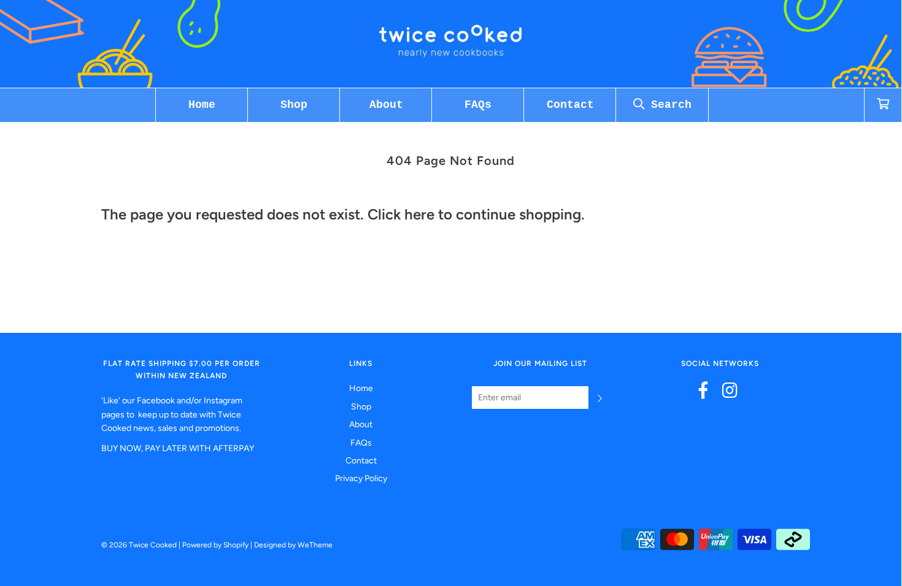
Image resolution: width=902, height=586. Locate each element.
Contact (570, 105)
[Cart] (883, 105)
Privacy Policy (361, 478)
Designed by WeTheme (293, 545)
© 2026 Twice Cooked (139, 545)
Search (668, 105)
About (386, 105)
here (419, 214)
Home (201, 105)
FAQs (477, 105)
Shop (293, 105)
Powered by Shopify (215, 545)
